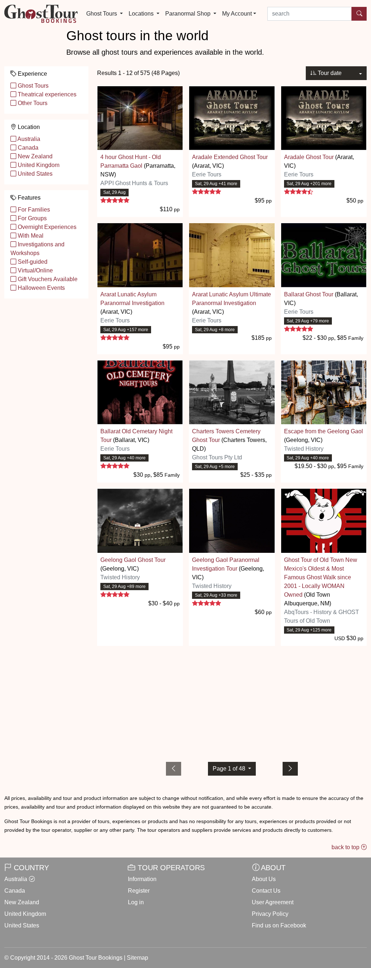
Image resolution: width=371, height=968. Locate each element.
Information (142, 879)
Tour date (329, 73)
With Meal (29, 236)
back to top (346, 847)
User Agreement (272, 902)
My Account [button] (237, 14)
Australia (28, 139)
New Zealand (34, 156)
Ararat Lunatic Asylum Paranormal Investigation (132, 298)
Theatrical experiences (46, 94)
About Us (264, 879)
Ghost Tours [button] (102, 14)
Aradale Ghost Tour (309, 157)
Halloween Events (40, 288)
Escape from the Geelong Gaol (323, 431)
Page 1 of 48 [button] (230, 768)
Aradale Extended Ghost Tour (230, 157)
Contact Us (266, 891)
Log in (136, 902)
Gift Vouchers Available (47, 279)
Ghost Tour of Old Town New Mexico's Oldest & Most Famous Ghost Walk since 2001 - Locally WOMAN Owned (320, 577)
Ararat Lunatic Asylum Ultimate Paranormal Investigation (231, 298)
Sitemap (137, 958)
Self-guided (31, 262)
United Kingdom (37, 165)
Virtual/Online (34, 270)
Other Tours (31, 103)
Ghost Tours (32, 86)
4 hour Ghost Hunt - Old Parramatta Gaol (130, 161)
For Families (33, 209)
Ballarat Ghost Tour (308, 294)
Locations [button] (142, 14)
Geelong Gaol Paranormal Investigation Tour (225, 564)
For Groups (31, 218)
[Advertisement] (232, 702)
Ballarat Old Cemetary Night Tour (136, 435)
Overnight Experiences (46, 227)
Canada (27, 148)
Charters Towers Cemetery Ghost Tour (226, 435)
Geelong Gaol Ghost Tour (133, 560)
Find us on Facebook (279, 925)
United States (34, 174)
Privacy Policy (270, 914)
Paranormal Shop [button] (188, 14)
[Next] (290, 769)
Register (139, 891)
